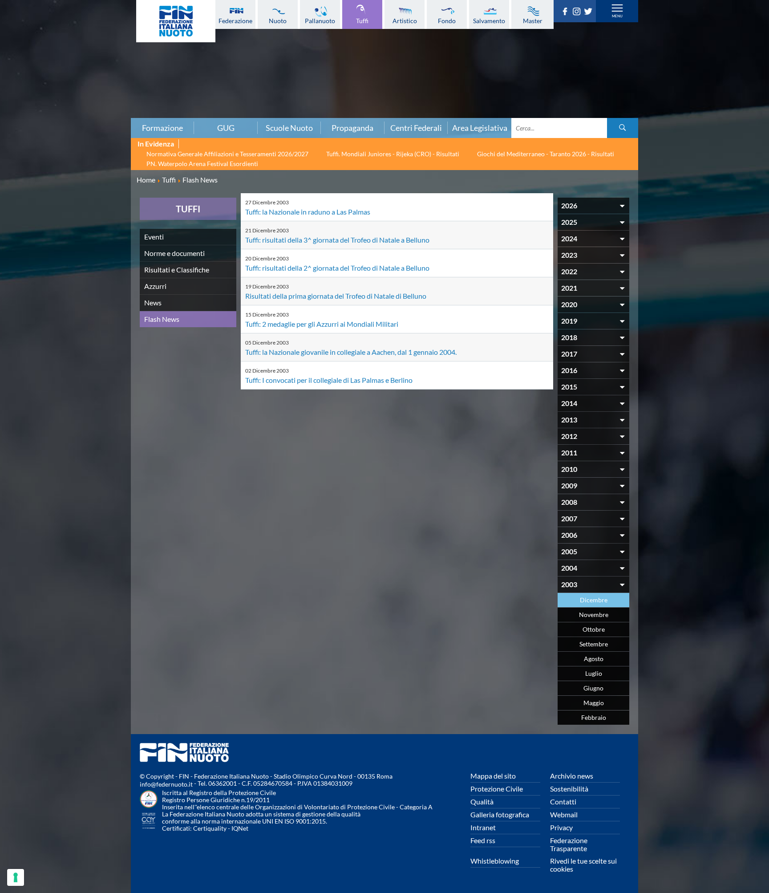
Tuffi (362, 20)
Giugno (593, 688)
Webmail (564, 814)
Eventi (154, 236)
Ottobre (594, 629)
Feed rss (482, 840)
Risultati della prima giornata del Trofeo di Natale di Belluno (335, 296)
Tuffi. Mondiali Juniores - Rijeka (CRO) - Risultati (392, 154)
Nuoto (278, 20)
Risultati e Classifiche (176, 269)
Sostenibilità (569, 788)
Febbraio (593, 717)
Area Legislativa (479, 128)
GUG (226, 128)
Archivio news (571, 775)
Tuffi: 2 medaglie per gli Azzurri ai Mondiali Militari (321, 324)
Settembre (593, 644)
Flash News (161, 319)
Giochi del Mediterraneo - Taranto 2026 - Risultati (545, 154)
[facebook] (566, 12)
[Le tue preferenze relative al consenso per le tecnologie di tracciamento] (15, 877)
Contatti (563, 801)
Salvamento (489, 20)
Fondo (447, 20)
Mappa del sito (493, 775)
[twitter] (589, 12)
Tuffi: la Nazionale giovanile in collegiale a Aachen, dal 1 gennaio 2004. (351, 352)
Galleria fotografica (499, 814)
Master (532, 20)
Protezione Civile (496, 788)
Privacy (561, 827)
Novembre (593, 614)
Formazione (162, 128)
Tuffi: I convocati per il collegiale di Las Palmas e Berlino (329, 380)
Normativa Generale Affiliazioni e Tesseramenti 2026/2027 (227, 154)
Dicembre (593, 600)
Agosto (593, 658)
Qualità (482, 801)
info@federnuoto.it (166, 784)
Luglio (593, 673)
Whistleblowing (494, 860)
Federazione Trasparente (568, 844)
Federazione (235, 20)
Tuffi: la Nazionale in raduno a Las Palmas (307, 211)
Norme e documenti (174, 253)
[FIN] (175, 21)
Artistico (405, 20)
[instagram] (578, 12)
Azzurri (155, 286)
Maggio (593, 702)
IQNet (239, 828)
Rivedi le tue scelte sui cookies (583, 864)
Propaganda (352, 128)
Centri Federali (416, 128)
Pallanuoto (320, 20)
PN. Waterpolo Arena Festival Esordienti (202, 163)
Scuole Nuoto (289, 128)
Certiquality (210, 828)
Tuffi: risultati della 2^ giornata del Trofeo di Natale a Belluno (337, 268)
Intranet (483, 827)
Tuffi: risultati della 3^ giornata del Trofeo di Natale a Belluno (337, 239)
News (153, 302)
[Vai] (622, 128)
